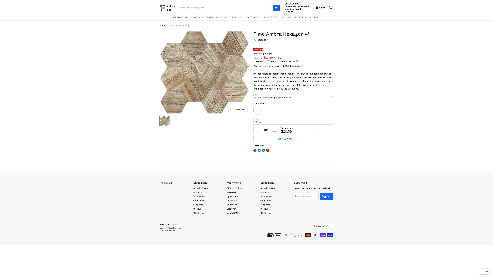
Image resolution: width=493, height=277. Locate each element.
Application (199, 196)
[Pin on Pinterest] (267, 150)
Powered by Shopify (167, 231)
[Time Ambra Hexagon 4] (165, 121)
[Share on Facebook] (255, 150)
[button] (293, 61)
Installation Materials (228, 17)
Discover (197, 208)
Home (163, 25)
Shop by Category (202, 17)
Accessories (253, 17)
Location (314, 17)
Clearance (198, 200)
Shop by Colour (201, 188)
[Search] (276, 8)
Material (197, 192)
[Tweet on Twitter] (259, 150)
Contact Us (199, 213)
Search (162, 224)
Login (322, 7)
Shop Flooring (179, 17)
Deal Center (270, 17)
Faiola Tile (262, 39)
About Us (300, 17)
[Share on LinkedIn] (263, 150)
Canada (321, 226)
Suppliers (286, 17)
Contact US (172, 224)
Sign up (326, 196)
